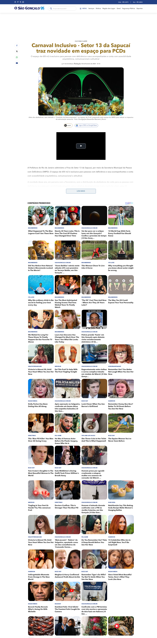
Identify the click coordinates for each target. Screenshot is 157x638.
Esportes (140, 8)
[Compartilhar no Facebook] (16, 45)
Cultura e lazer (81, 41)
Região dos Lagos (109, 8)
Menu (84, 8)
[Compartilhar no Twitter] (16, 51)
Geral (119, 8)
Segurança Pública (128, 8)
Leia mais (81, 191)
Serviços (91, 8)
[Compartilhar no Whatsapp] (16, 57)
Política (98, 8)
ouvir (69, 125)
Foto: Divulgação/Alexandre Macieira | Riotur (90, 119)
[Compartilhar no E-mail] (16, 63)
